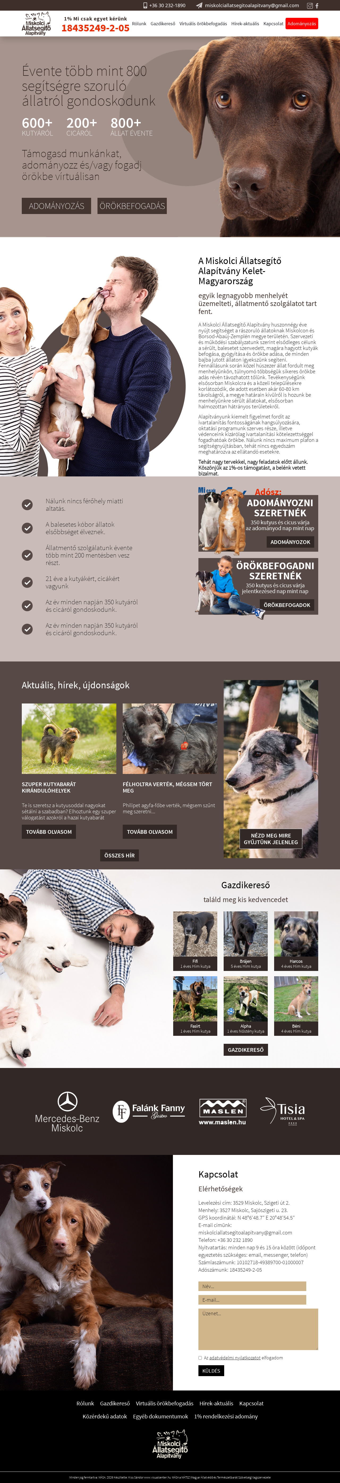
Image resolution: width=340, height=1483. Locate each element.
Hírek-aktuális (245, 23)
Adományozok (290, 542)
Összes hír (119, 855)
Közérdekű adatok (105, 1416)
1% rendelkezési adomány (226, 1416)
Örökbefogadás (132, 205)
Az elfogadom (243, 1358)
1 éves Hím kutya (195, 963)
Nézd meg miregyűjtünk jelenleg (271, 839)
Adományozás (302, 23)
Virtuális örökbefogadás (203, 23)
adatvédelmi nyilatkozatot (235, 1358)
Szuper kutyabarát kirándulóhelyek (49, 787)
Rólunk (139, 23)
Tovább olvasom (49, 831)
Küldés (211, 1370)
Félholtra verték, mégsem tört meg (167, 787)
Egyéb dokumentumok (160, 1416)
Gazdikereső (163, 23)
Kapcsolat (273, 23)
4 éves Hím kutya (296, 963)
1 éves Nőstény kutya (245, 1028)
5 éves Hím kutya (246, 963)
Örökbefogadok (287, 605)
